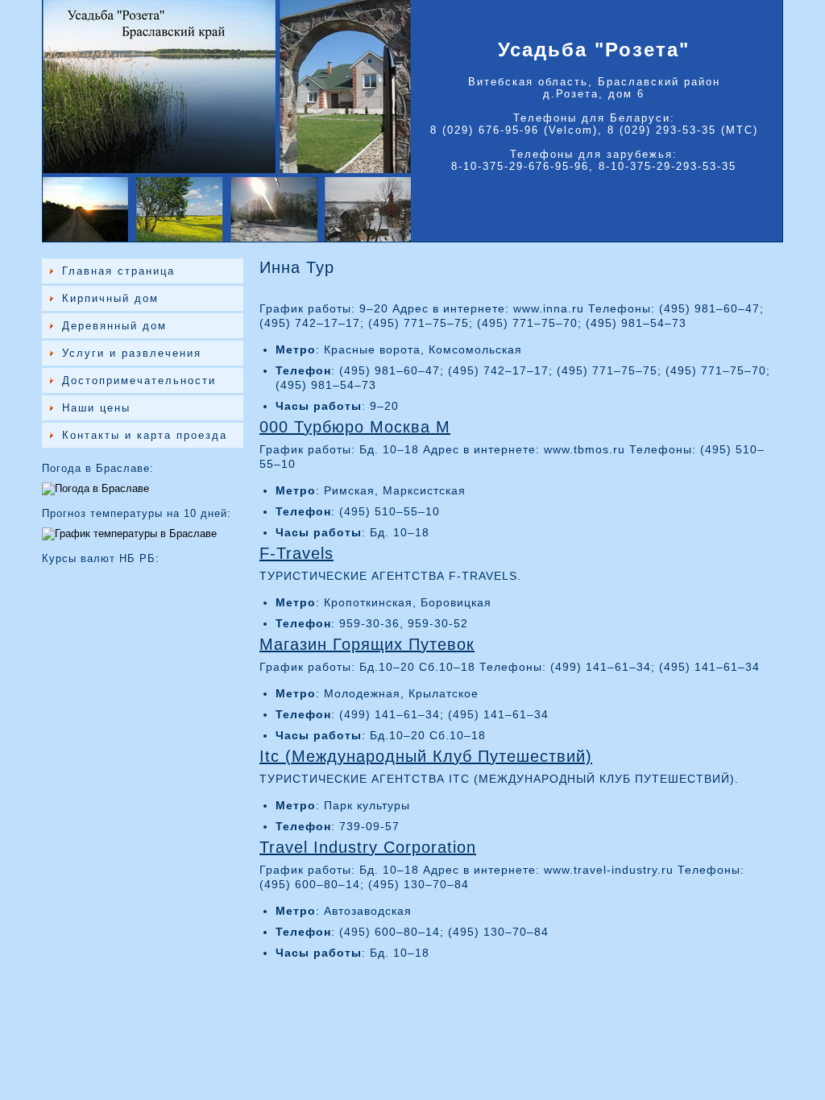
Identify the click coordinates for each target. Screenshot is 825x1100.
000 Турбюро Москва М (354, 427)
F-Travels (296, 553)
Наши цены (96, 408)
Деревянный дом (114, 326)
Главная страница (118, 271)
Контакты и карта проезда (144, 435)
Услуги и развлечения (131, 353)
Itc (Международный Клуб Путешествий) (425, 756)
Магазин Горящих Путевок (367, 644)
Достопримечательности (139, 380)
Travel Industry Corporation (367, 847)
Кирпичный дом (110, 298)
